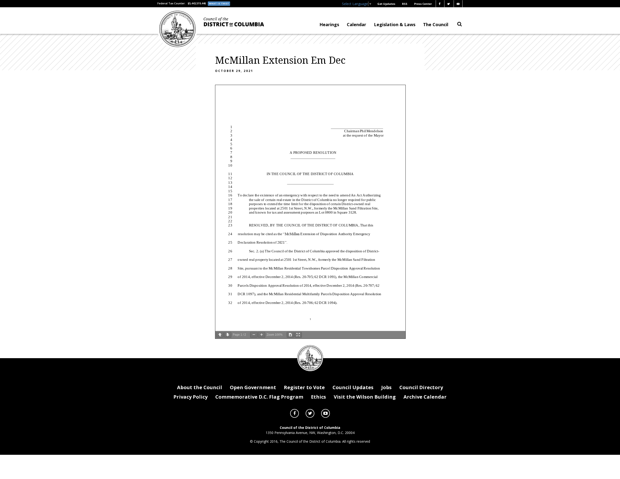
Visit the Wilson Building (365, 397)
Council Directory (421, 387)
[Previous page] (220, 335)
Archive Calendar (425, 397)
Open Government (253, 387)
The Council (435, 24)
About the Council (199, 387)
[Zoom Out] (253, 335)
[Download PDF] (290, 335)
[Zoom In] (261, 335)
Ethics (318, 397)
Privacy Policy (190, 397)
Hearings (329, 24)
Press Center (423, 4)
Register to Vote (304, 387)
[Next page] (227, 335)
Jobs (386, 387)
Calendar (356, 24)
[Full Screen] (298, 335)
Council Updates (353, 387)
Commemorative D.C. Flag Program (259, 397)
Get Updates (386, 4)
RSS (404, 4)
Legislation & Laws (394, 24)
